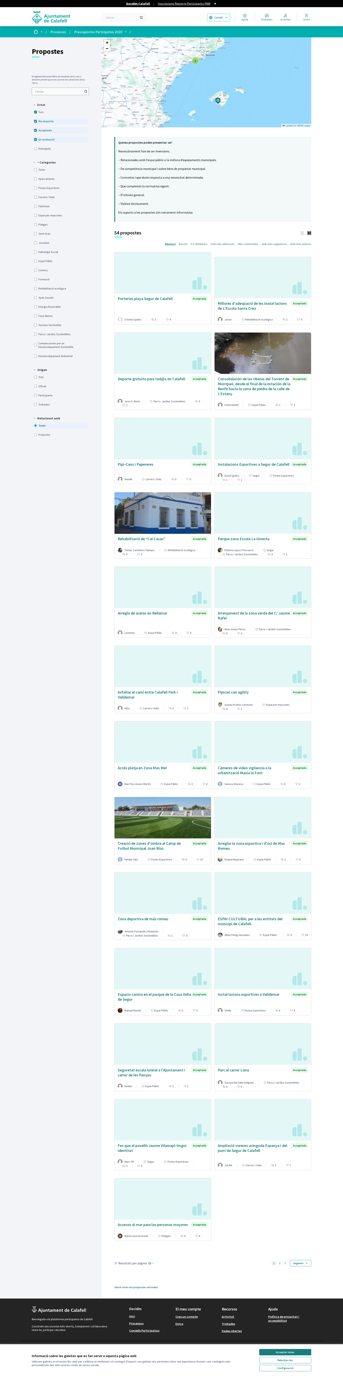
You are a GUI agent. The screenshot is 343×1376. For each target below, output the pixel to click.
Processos (58, 32)
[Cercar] (141, 17)
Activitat (228, 1317)
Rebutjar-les (285, 1360)
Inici (132, 1316)
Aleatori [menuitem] (170, 244)
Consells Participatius (144, 1330)
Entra (179, 1324)
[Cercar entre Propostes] (85, 91)
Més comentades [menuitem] (248, 244)
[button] (39, 105)
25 (149, 1263)
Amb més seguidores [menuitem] (274, 244)
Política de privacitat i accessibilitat (283, 1319)
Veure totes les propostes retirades (136, 1287)
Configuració (285, 1368)
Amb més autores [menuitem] (300, 244)
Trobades (228, 1324)
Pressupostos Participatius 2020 (98, 32)
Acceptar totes (285, 1352)
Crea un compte (186, 1317)
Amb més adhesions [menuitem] (223, 244)
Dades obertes (232, 1331)
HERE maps (303, 125)
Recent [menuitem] (183, 244)
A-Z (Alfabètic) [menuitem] (199, 244)
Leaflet (289, 125)
